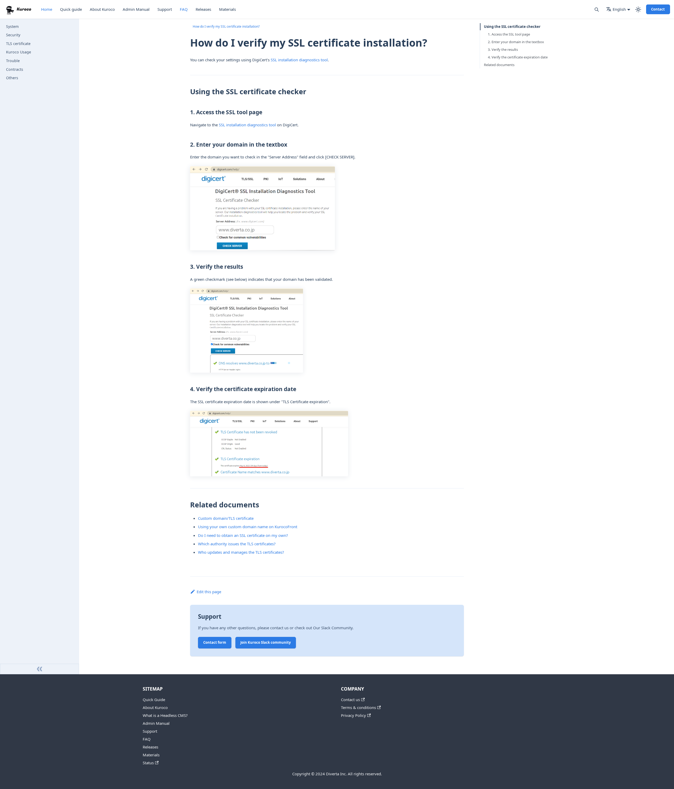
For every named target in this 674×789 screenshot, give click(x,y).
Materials (227, 9)
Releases (203, 9)
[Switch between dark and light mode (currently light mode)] (638, 9)
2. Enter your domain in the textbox (516, 41)
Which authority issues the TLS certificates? (237, 543)
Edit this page (209, 591)
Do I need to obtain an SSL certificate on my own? (243, 535)
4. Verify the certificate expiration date (518, 57)
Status (148, 762)
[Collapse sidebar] (39, 669)
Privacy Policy (353, 715)
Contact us (350, 699)
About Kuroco (102, 9)
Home (46, 9)
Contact (658, 9)
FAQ (184, 9)
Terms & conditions (358, 707)
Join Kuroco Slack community (265, 642)
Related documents (499, 64)
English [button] (619, 9)
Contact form (214, 642)
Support (164, 9)
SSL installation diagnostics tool (299, 59)
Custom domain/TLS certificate (226, 518)
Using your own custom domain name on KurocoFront (247, 526)
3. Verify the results (503, 49)
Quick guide (71, 9)
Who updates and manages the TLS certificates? (241, 552)
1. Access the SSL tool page (509, 34)
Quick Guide (154, 699)
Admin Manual (136, 9)
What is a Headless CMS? (165, 715)
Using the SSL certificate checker (512, 26)
